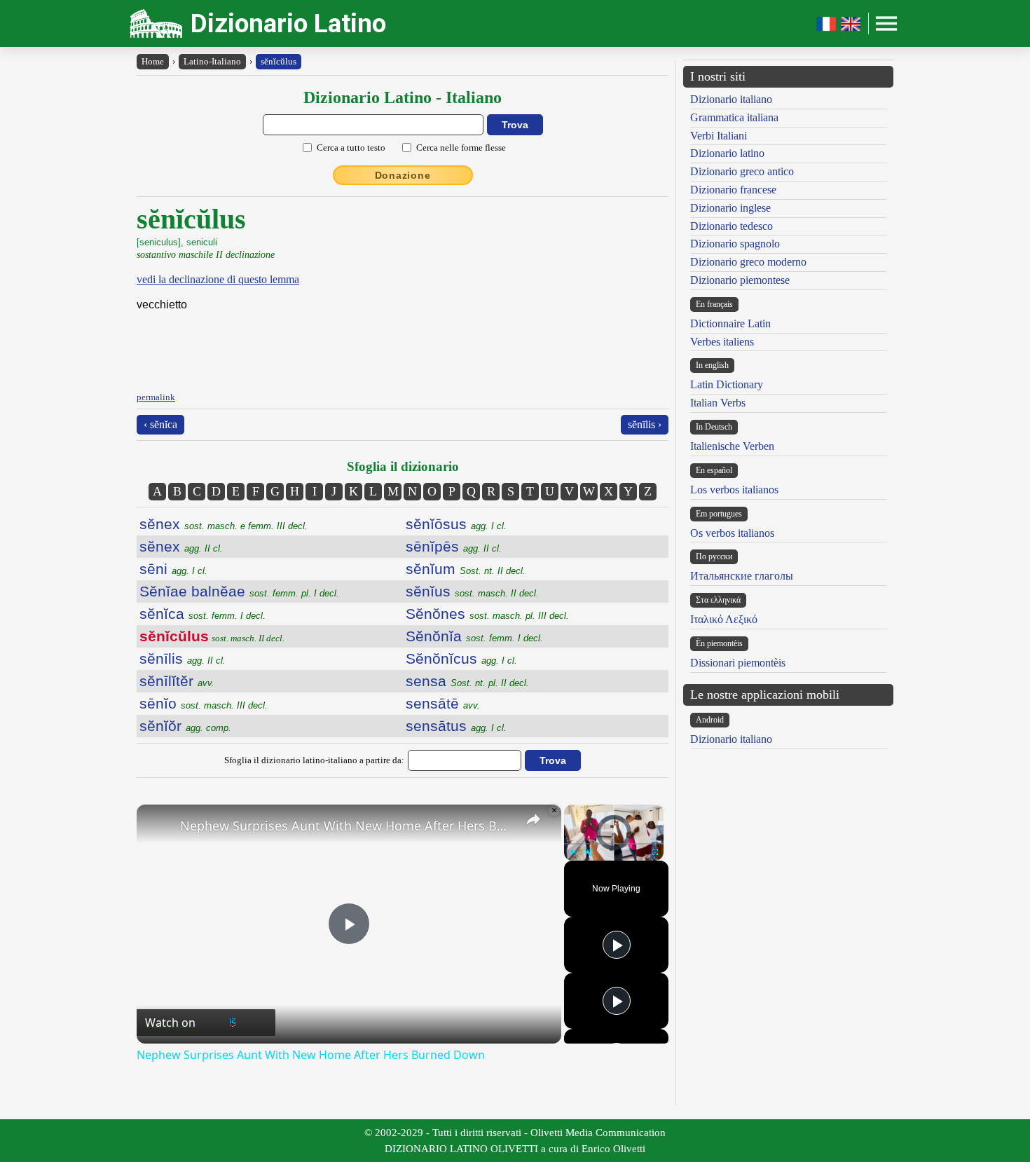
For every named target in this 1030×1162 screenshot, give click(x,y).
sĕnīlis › (644, 424)
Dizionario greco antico (742, 171)
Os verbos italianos (732, 533)
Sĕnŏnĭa (474, 636)
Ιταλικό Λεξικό (723, 619)
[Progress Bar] (614, 844)
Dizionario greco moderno (748, 262)
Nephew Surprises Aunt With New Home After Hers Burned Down (347, 825)
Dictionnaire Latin (730, 323)
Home (153, 61)
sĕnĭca (202, 614)
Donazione (403, 175)
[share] (533, 819)
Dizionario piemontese (740, 280)
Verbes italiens (722, 342)
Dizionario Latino (288, 23)
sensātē (443, 703)
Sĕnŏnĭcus (461, 658)
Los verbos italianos (734, 489)
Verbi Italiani (718, 136)
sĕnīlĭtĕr (176, 681)
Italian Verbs (718, 403)
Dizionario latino (727, 153)
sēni (173, 569)
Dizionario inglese (730, 208)
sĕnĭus (472, 591)
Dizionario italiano (731, 99)
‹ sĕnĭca (160, 424)
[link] (159, 827)
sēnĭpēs (454, 546)
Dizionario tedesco (731, 226)
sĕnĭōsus (456, 524)
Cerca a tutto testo (351, 147)
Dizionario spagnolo (735, 244)
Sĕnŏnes (487, 614)
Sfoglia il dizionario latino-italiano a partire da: (314, 760)
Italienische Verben (732, 446)
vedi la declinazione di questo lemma (218, 279)
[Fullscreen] (655, 852)
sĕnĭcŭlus (278, 61)
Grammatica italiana (734, 117)
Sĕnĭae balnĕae (239, 591)
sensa (467, 681)
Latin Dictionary (726, 384)
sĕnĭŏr (185, 726)
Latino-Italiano (212, 61)
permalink (156, 397)
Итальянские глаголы (741, 576)
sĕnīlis (182, 658)
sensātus (456, 726)
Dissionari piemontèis (737, 663)
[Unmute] (589, 852)
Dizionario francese (733, 190)
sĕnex (223, 524)
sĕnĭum (466, 569)
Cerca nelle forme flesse (461, 147)
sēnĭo (203, 703)
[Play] (572, 852)
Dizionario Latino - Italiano (402, 97)
